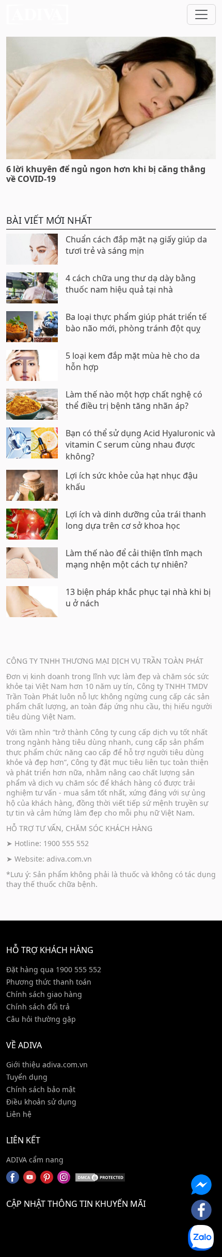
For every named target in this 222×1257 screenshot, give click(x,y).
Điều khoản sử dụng (41, 1102)
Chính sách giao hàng (44, 994)
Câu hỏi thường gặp (41, 1019)
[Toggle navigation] (201, 14)
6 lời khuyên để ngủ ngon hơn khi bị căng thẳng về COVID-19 (105, 174)
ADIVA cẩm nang (35, 1159)
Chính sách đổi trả (38, 1006)
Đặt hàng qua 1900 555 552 (53, 969)
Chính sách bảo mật (40, 1089)
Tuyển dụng (26, 1077)
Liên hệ (18, 1114)
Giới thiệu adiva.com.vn (47, 1064)
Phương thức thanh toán (48, 982)
